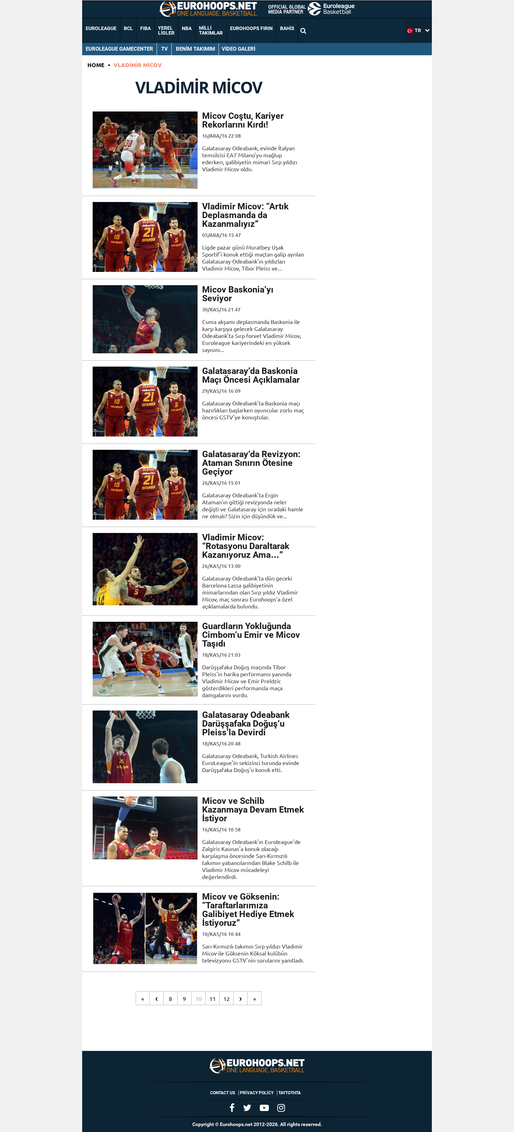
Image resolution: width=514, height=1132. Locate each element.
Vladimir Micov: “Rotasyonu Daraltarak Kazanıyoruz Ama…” (245, 546)
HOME (96, 65)
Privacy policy (256, 1092)
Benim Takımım (195, 49)
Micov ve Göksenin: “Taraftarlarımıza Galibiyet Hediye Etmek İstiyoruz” (248, 910)
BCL (128, 28)
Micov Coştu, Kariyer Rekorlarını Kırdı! (243, 120)
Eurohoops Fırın (251, 28)
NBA (187, 28)
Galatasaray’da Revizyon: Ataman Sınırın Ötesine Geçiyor (251, 463)
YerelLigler (166, 30)
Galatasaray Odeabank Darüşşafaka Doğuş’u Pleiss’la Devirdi (246, 723)
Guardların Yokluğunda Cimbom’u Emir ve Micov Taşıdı (251, 635)
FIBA (145, 28)
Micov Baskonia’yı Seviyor (237, 293)
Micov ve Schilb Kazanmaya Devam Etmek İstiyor (253, 809)
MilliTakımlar (211, 30)
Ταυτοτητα (289, 1092)
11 (212, 998)
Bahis (287, 28)
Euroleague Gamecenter (119, 49)
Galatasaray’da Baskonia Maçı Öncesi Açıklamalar (251, 375)
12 (226, 998)
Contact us (222, 1092)
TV (164, 49)
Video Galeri (238, 49)
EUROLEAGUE (101, 28)
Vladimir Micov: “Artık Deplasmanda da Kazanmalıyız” (245, 215)
